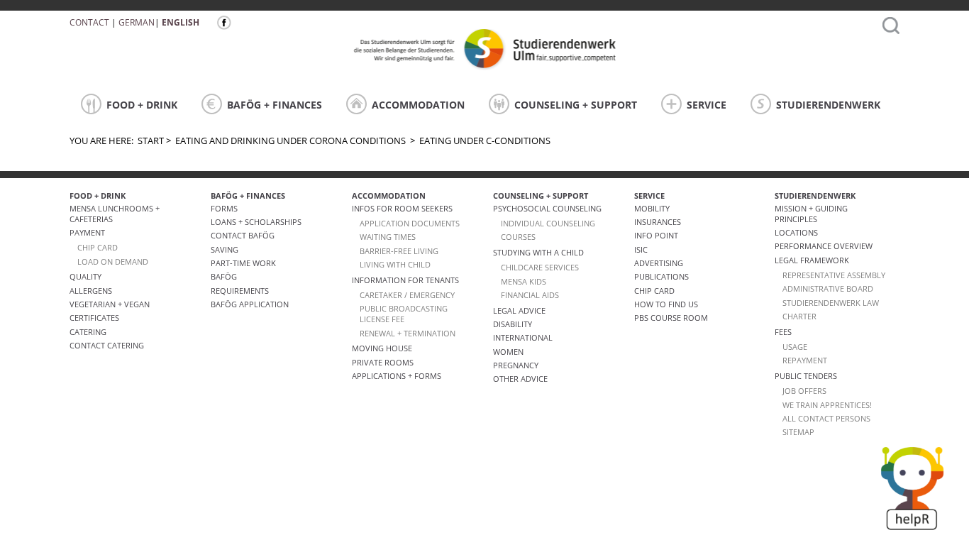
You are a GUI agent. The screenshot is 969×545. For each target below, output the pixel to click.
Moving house (382, 348)
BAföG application (250, 304)
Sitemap (798, 431)
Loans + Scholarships (256, 221)
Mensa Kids (523, 281)
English (180, 22)
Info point (656, 235)
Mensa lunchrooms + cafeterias (115, 213)
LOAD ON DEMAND (112, 261)
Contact (89, 22)
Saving (224, 249)
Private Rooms (383, 362)
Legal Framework (812, 260)
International (523, 337)
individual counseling (548, 223)
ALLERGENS (91, 290)
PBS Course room (671, 317)
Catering (88, 331)
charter (799, 316)
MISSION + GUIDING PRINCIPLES (811, 213)
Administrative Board (827, 288)
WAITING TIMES (388, 236)
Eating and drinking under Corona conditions (290, 140)
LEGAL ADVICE (519, 310)
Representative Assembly (833, 275)
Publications (661, 276)
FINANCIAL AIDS (530, 295)
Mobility (652, 208)
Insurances (657, 221)
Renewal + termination (407, 333)
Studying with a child (538, 252)
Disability (512, 324)
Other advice (520, 378)
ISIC (641, 249)
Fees (783, 331)
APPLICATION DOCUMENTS (410, 223)
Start (151, 140)
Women (508, 351)
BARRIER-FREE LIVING (399, 251)
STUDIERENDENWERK (828, 104)
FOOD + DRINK (141, 104)
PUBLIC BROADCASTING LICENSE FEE (404, 313)
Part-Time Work (243, 263)
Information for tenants (405, 280)
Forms (224, 208)
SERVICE (706, 104)
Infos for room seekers (402, 208)
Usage (794, 346)
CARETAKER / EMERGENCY (407, 295)
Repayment (804, 360)
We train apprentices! (827, 405)
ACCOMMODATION (418, 104)
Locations (796, 232)
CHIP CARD (97, 247)
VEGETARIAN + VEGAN (110, 304)
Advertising (658, 263)
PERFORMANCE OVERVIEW (824, 246)
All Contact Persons (826, 418)
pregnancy (515, 365)
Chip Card (654, 290)
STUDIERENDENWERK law (830, 302)
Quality (85, 276)
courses (518, 236)
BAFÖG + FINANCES (274, 104)
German (136, 22)
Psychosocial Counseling (547, 208)
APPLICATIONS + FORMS (396, 375)
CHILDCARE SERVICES (540, 267)
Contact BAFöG (243, 235)
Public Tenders (806, 375)
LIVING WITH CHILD (395, 264)
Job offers (804, 390)
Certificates (94, 317)
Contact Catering (107, 345)
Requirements (240, 290)
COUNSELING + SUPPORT (575, 104)
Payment (87, 232)
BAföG (224, 276)
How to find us (666, 304)
